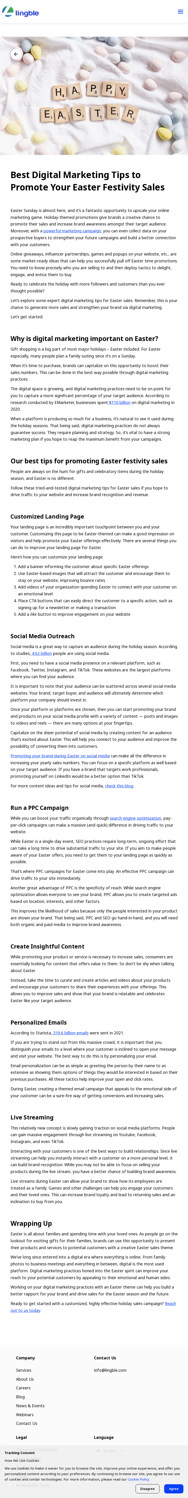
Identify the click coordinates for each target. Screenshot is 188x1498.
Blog (20, 1396)
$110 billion (119, 402)
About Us (25, 1379)
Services (23, 1370)
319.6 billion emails (70, 1033)
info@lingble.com (110, 1370)
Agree (174, 1489)
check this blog (119, 786)
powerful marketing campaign (72, 231)
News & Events (30, 1405)
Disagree (147, 1489)
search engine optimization (135, 818)
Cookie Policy (138, 1479)
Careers (23, 1388)
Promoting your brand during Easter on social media (60, 756)
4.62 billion (41, 653)
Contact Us (26, 1423)
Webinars (24, 1414)
